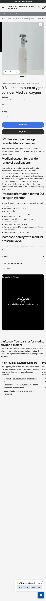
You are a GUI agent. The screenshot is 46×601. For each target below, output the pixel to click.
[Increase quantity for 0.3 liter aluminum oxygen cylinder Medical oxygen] (11, 116)
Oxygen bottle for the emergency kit (23, 19)
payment (5, 256)
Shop (9, 19)
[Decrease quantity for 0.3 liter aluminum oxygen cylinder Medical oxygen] (3, 116)
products (10, 14)
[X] (11, 263)
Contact (18, 14)
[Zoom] (40, 24)
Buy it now (23, 132)
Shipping (12, 100)
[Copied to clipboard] (21, 263)
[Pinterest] (15, 263)
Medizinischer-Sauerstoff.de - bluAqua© (21, 8)
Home (3, 19)
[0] (42, 7)
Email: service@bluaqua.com (23, 1)
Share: (4, 263)
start (3, 14)
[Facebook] (8, 263)
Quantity (4, 112)
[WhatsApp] (18, 263)
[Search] (39, 7)
